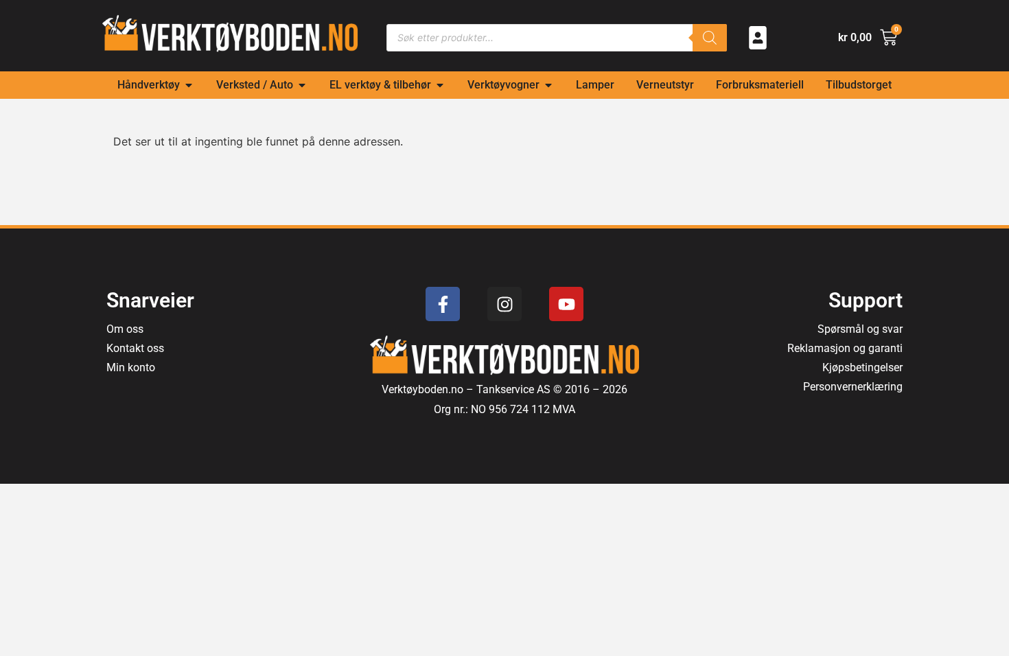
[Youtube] (566, 304)
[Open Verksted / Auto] (302, 85)
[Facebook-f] (443, 304)
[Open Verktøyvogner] (548, 85)
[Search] (710, 37)
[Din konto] (757, 37)
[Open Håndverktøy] (188, 85)
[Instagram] (504, 304)
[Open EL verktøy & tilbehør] (439, 85)
